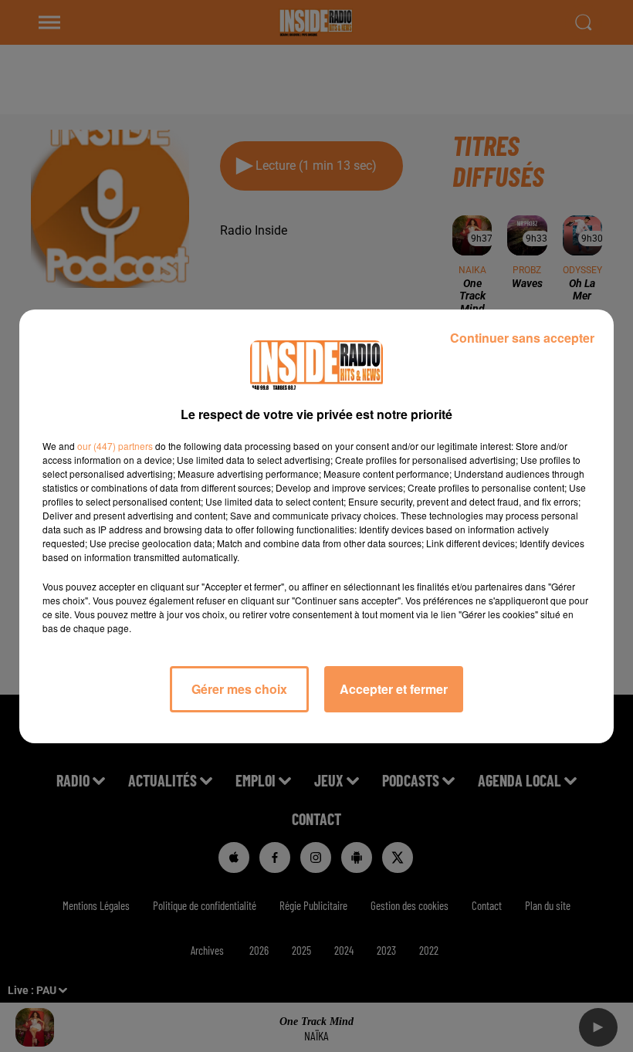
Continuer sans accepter (522, 338)
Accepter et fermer (394, 689)
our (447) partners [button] (115, 445)
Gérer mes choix (239, 689)
